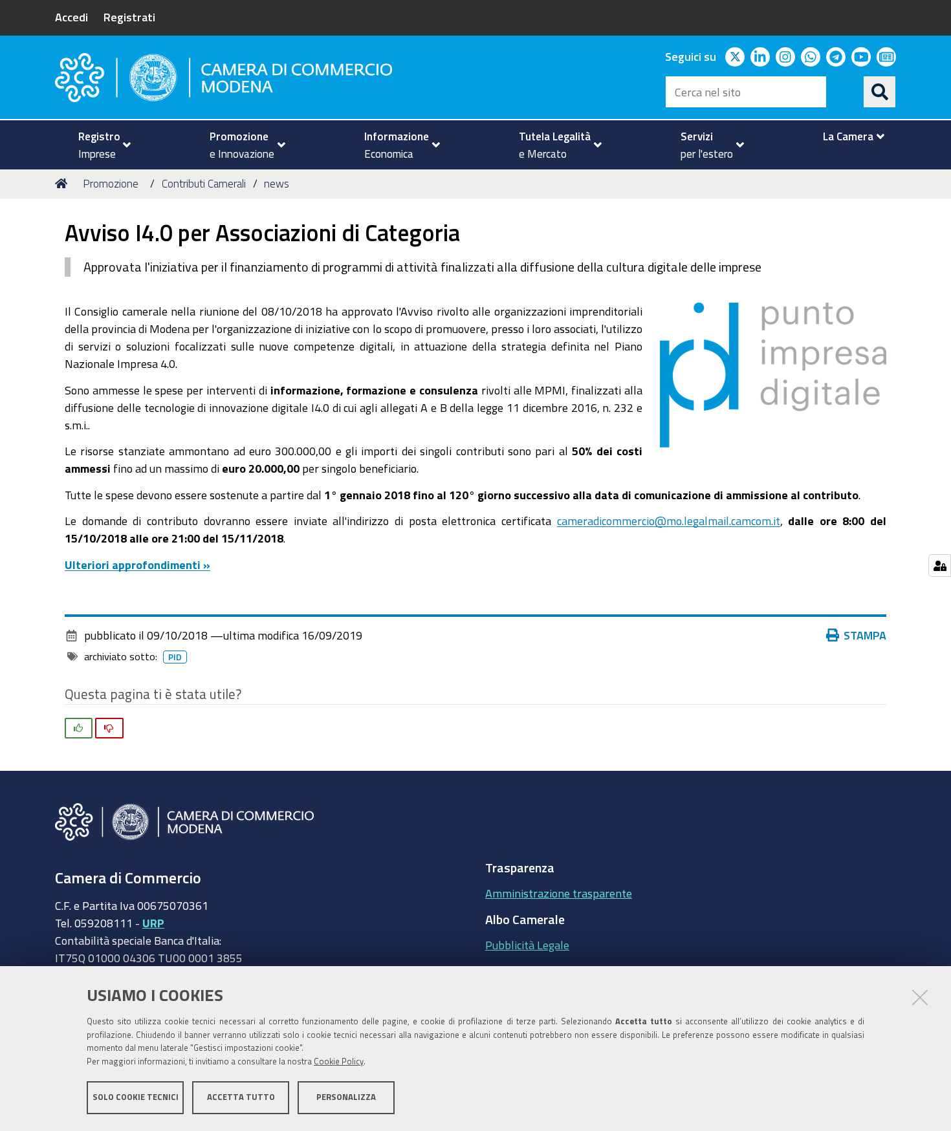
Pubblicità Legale (527, 945)
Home (63, 183)
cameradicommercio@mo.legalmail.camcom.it (668, 520)
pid (175, 657)
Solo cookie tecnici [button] (136, 1097)
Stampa (865, 635)
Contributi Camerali (204, 183)
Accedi (71, 17)
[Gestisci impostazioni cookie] (939, 565)
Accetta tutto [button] (241, 1097)
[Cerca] (880, 92)
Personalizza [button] (346, 1097)
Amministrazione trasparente (558, 893)
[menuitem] (99, 144)
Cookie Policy (339, 1061)
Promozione (110, 183)
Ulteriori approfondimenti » (137, 564)
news (276, 183)
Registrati (129, 17)
